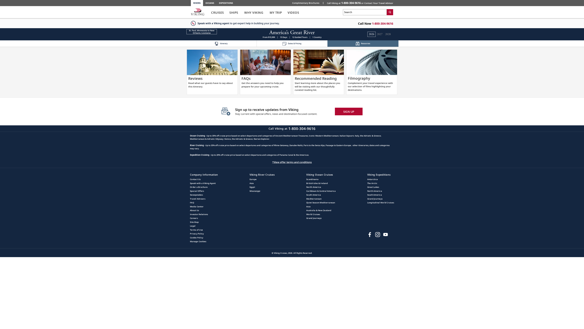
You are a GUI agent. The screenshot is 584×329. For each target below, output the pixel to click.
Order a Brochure (199, 187)
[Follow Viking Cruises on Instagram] (377, 234)
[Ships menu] (241, 12)
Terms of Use (196, 229)
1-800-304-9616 (382, 23)
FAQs (246, 78)
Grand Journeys (314, 218)
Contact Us (195, 179)
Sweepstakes (196, 194)
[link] (217, 13)
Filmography (359, 78)
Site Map (194, 222)
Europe (253, 179)
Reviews (195, 78)
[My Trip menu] (285, 12)
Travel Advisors (197, 198)
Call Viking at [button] (360, 3)
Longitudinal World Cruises (380, 202)
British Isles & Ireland (317, 183)
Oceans (209, 3)
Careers (194, 218)
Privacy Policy (197, 233)
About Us (194, 210)
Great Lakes (373, 187)
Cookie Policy (196, 237)
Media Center (196, 206)
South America (313, 194)
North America (313, 187)
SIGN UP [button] (348, 111)
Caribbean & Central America (321, 191)
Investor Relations (199, 214)
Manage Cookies (198, 241)
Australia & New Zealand (318, 210)
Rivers (197, 3)
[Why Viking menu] (267, 12)
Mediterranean (314, 198)
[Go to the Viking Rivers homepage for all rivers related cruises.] (197, 11)
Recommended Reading (316, 78)
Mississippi (255, 191)
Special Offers (197, 191)
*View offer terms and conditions (292, 162)
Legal (192, 226)
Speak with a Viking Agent (203, 183)
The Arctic (372, 183)
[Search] (390, 12)
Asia (252, 183)
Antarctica (372, 179)
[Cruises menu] (227, 12)
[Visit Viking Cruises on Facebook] (369, 234)
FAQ (192, 202)
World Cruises (313, 214)
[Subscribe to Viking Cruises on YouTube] (385, 234)
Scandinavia (312, 179)
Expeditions (226, 3)
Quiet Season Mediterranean (320, 202)
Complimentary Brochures (305, 3)
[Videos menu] (302, 12)
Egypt (252, 187)
